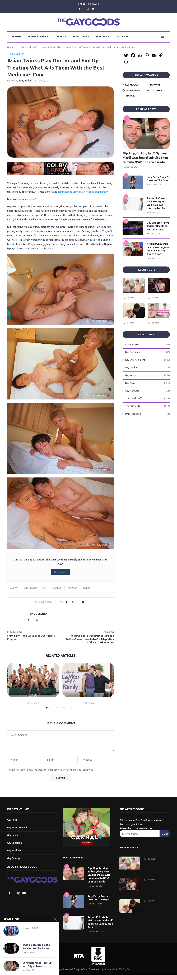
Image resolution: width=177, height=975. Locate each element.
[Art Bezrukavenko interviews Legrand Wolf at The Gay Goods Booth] (133, 249)
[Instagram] (88, 8)
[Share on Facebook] (65, 601)
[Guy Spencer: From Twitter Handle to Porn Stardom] (133, 228)
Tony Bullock (26, 80)
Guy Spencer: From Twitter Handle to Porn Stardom (158, 226)
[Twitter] (83, 8)
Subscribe (61, 572)
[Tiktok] (98, 8)
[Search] (168, 37)
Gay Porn (15, 36)
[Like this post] (62, 601)
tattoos (72, 588)
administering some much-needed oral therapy (83, 192)
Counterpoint (147, 344)
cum (45, 588)
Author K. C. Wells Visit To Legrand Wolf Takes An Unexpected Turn (157, 203)
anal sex (14, 588)
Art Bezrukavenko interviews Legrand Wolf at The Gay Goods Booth (158, 249)
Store (81, 4)
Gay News (60, 36)
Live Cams (93, 4)
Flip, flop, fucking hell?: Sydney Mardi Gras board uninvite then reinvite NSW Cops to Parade (145, 158)
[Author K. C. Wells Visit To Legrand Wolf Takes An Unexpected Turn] (133, 204)
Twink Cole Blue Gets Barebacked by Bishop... (37, 946)
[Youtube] (93, 8)
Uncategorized (147, 414)
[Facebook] (78, 8)
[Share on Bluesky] (80, 601)
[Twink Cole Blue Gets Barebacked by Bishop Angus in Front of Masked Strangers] (11, 948)
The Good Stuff (28, 47)
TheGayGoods (125, 969)
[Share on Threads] (76, 601)
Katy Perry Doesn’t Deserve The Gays (158, 179)
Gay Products (102, 36)
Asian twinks (30, 588)
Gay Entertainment (38, 36)
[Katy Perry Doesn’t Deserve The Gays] (133, 183)
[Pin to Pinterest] (73, 601)
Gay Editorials (80, 36)
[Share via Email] (84, 601)
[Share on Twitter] (69, 601)
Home (10, 47)
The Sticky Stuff (147, 406)
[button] (12, 686)
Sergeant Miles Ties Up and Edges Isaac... (37, 964)
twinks (86, 588)
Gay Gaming (122, 36)
